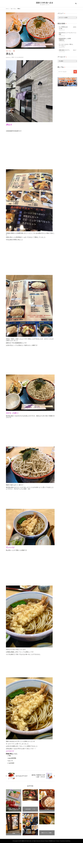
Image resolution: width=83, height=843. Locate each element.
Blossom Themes (55, 841)
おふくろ (10, 760)
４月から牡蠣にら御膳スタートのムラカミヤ (30, 832)
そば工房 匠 (11, 763)
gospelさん (8, 57)
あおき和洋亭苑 (12, 758)
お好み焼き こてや (30, 809)
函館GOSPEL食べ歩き (44, 3)
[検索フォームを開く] (76, 3)
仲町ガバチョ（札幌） (46, 832)
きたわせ (47, 809)
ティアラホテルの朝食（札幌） (13, 832)
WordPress (67, 841)
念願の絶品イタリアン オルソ (67, 50)
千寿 (9, 756)
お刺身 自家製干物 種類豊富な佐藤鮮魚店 (14, 809)
